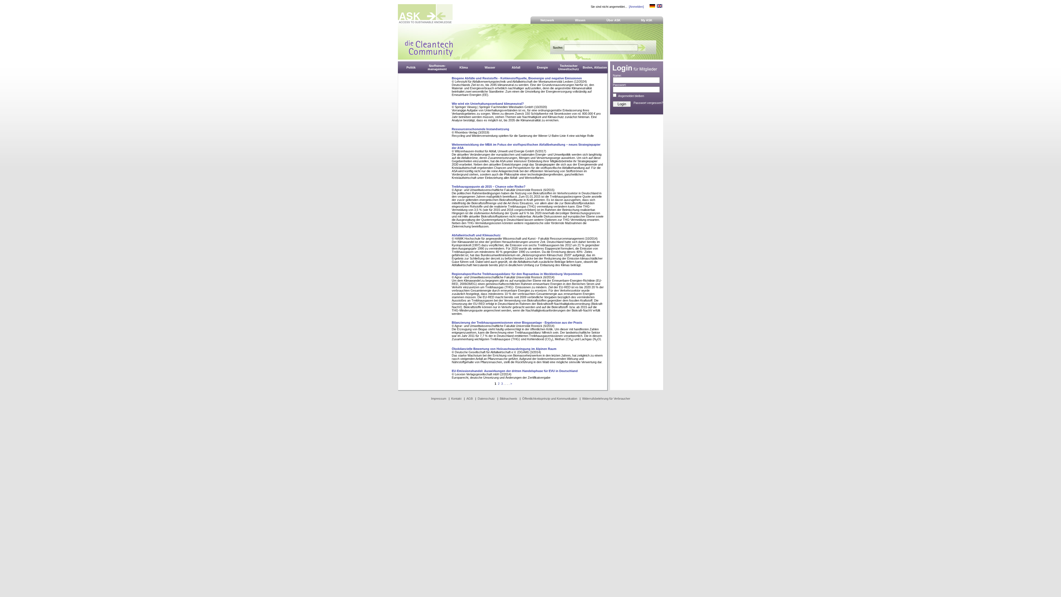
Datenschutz (486, 398)
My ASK (646, 20)
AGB (469, 398)
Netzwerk (547, 20)
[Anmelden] (636, 6)
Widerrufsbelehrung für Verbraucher (606, 398)
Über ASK (613, 20)
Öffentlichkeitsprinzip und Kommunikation (549, 398)
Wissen (580, 20)
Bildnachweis (508, 398)
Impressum (438, 398)
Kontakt (456, 398)
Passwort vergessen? (648, 102)
